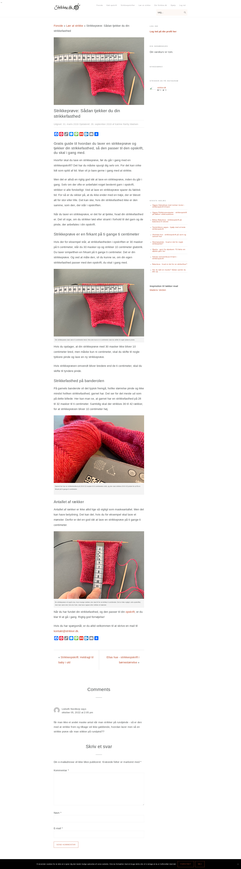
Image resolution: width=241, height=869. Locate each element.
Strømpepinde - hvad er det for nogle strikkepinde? (167, 243)
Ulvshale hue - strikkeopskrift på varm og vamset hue (169, 235)
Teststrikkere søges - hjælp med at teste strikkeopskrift (169, 228)
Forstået (185, 864)
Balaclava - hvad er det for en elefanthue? (169, 264)
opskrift (130, 611)
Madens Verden (158, 290)
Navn (58, 812)
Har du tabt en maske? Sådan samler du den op (169, 271)
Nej (200, 864)
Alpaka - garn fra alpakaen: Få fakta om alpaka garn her (168, 250)
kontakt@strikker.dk (66, 631)
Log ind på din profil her (163, 31)
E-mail (58, 828)
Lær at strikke (74, 25)
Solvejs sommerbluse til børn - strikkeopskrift (164, 257)
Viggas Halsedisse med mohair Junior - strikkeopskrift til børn (168, 206)
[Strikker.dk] (67, 9)
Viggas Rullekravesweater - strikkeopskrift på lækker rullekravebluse (169, 213)
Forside (58, 25)
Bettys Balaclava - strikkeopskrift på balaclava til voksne (167, 221)
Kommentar (61, 770)
